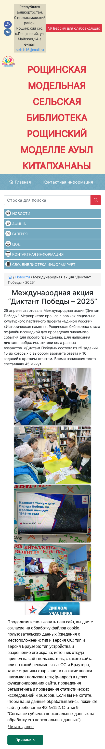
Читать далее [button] (21, 727)
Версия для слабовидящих (76, 28)
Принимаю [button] (25, 740)
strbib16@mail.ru (30, 49)
